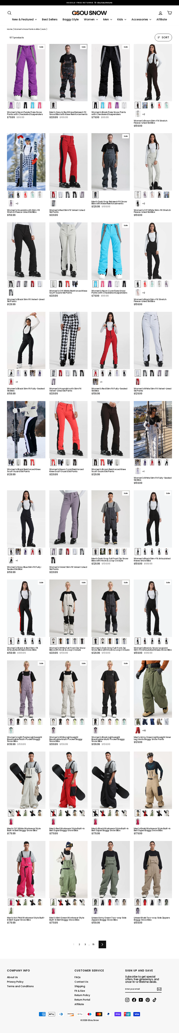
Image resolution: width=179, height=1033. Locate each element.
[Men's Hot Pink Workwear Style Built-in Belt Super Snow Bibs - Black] (33, 902)
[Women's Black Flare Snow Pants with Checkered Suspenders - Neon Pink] (110, 105)
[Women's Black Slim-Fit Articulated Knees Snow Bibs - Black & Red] (166, 551)
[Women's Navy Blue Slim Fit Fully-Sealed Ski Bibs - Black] (11, 560)
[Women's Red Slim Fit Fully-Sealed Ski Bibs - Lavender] (117, 373)
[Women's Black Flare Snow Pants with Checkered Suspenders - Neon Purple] (117, 105)
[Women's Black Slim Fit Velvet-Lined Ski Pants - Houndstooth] (25, 283)
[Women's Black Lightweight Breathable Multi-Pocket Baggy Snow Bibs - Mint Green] (117, 721)
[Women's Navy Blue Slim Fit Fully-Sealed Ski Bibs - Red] (33, 551)
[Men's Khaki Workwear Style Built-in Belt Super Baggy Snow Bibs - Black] (159, 813)
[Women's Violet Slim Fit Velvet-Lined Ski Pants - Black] (53, 560)
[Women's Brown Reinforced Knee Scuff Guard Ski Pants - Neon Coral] (103, 462)
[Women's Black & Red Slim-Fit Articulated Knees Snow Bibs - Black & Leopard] (33, 641)
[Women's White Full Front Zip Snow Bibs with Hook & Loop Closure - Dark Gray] (82, 641)
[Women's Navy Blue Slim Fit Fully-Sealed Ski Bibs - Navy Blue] (11, 551)
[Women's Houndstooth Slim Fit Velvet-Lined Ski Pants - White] (68, 373)
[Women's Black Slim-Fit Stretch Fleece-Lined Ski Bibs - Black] (138, 283)
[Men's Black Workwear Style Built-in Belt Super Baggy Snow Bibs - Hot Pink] (95, 821)
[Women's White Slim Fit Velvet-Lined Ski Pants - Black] (152, 373)
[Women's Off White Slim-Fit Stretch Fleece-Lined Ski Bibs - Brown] (159, 194)
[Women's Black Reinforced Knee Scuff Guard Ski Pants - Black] (11, 462)
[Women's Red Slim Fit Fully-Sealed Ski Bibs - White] (95, 381)
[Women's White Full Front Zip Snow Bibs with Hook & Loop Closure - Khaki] (61, 641)
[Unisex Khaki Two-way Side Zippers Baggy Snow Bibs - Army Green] (166, 902)
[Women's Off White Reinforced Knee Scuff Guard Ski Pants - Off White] (53, 283)
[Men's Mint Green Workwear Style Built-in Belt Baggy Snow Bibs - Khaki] (75, 902)
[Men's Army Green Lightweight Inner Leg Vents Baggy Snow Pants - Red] (138, 730)
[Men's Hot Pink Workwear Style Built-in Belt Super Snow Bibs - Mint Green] (25, 902)
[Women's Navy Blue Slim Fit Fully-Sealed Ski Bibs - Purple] (25, 551)
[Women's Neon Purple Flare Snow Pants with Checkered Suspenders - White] (18, 105)
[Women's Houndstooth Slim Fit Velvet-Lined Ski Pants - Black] (82, 373)
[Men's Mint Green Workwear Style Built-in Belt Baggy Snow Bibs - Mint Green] (53, 902)
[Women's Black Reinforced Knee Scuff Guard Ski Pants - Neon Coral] (33, 462)
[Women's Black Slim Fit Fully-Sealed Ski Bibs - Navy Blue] (25, 373)
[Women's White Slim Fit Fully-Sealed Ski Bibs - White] (138, 462)
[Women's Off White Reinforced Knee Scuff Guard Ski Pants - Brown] (61, 283)
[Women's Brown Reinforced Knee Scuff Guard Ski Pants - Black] (110, 462)
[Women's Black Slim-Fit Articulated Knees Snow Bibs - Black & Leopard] (152, 551)
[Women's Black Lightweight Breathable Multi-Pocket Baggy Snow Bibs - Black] (95, 721)
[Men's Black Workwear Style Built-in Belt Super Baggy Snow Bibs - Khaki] (117, 813)
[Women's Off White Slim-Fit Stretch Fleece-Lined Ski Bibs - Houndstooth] (166, 194)
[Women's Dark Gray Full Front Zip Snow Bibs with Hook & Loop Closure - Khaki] (110, 641)
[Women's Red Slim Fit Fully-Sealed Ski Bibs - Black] (110, 373)
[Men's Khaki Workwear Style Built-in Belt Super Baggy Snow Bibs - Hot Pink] (138, 821)
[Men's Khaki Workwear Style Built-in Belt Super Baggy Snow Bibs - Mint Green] (152, 813)
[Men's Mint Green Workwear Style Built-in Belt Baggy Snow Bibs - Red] (61, 902)
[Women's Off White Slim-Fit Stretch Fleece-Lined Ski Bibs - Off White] (138, 194)
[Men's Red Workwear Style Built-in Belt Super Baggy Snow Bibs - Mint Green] (61, 813)
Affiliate (161, 19)
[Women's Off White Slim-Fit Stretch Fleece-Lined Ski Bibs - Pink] (152, 194)
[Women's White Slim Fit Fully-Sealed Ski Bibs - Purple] (145, 462)
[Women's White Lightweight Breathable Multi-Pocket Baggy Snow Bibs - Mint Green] (75, 721)
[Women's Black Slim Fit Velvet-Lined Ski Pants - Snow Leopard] (11, 292)
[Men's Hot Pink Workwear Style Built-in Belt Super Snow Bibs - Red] (18, 902)
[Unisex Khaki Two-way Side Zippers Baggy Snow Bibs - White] (159, 902)
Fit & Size (79, 991)
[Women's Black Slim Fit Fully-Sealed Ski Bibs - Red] (11, 381)
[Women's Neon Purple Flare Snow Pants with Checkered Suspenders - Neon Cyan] (33, 105)
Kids (120, 19)
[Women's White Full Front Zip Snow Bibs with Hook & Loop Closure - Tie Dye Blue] (68, 641)
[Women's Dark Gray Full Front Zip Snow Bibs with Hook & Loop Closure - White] (103, 641)
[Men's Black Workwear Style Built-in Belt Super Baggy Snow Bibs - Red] (103, 813)
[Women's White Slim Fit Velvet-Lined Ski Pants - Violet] (159, 373)
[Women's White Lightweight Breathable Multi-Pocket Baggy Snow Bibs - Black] (61, 721)
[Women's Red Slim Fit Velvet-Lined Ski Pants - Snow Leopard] (68, 194)
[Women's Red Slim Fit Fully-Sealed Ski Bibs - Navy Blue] (124, 373)
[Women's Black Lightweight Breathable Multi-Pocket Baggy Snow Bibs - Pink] (110, 721)
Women (89, 19)
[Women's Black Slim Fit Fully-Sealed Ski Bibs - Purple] (40, 373)
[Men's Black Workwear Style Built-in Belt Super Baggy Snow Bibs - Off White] (124, 813)
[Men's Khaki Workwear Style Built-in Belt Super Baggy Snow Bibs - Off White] (166, 813)
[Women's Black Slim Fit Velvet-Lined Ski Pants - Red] (33, 283)
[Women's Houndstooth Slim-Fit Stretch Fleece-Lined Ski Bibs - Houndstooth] (11, 194)
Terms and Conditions (20, 986)
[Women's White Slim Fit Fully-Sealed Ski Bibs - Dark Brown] (159, 462)
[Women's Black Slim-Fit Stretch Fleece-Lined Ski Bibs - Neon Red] (145, 283)
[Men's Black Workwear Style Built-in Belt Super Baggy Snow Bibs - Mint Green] (110, 813)
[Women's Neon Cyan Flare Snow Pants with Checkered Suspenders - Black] (124, 283)
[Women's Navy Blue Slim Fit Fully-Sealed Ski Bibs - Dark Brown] (40, 551)
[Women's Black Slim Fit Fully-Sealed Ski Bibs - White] (33, 373)
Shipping (79, 986)
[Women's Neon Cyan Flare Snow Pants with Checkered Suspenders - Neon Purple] (110, 283)
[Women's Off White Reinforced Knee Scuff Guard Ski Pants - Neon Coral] (68, 283)
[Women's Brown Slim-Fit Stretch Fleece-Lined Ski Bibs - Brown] (138, 105)
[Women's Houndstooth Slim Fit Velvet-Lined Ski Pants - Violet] (53, 381)
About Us (12, 977)
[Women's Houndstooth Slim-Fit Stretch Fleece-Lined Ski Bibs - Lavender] (11, 203)
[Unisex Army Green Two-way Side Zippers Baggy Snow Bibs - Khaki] (124, 902)
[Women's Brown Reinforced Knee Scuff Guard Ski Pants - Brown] (95, 462)
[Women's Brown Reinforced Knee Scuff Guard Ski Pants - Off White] (117, 462)
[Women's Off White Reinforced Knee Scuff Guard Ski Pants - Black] (75, 283)
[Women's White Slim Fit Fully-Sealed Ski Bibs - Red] (152, 462)
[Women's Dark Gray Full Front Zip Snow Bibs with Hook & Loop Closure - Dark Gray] (95, 641)
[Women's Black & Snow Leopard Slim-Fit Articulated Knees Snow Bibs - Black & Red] (145, 641)
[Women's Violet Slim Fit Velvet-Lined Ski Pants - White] (75, 551)
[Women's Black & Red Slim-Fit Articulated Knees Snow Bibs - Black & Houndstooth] (25, 641)
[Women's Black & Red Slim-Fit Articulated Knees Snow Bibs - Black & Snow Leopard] (40, 641)
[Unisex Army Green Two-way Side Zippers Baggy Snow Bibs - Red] (110, 902)
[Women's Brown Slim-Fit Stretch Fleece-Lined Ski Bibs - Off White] (138, 113)
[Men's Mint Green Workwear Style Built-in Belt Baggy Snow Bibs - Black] (68, 902)
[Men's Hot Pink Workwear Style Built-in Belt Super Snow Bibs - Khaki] (40, 902)
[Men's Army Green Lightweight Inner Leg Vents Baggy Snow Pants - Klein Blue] (152, 721)
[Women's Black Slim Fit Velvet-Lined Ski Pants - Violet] (18, 283)
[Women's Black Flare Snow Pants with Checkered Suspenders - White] (124, 105)
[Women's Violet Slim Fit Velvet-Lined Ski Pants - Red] (68, 551)
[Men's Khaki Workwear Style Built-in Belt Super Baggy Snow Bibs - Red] (145, 813)
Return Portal (82, 999)
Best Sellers (49, 19)
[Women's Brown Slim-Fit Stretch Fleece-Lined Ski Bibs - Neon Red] (159, 105)
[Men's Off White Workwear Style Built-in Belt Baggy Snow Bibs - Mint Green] (25, 813)
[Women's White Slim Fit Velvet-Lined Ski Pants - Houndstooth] (166, 373)
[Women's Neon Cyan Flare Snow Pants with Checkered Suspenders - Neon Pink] (103, 283)
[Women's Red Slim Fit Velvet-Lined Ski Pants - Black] (75, 194)
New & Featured (23, 19)
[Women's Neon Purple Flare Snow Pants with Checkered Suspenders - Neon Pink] (40, 105)
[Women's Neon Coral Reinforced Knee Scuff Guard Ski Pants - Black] (61, 462)
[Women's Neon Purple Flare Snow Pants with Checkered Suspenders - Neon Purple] (11, 105)
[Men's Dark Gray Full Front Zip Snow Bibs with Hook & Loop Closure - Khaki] (110, 551)
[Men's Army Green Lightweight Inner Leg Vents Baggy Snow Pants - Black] (145, 721)
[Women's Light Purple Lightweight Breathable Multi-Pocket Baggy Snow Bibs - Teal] (11, 730)
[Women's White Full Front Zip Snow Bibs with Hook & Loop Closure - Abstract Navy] (75, 641)
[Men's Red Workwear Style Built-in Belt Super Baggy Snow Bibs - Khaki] (75, 813)
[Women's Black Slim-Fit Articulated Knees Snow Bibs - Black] (138, 551)
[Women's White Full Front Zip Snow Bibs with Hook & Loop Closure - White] (53, 641)
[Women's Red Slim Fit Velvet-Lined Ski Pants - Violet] (82, 194)
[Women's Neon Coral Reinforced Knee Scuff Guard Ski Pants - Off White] (68, 462)
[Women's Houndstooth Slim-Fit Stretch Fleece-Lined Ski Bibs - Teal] (33, 194)
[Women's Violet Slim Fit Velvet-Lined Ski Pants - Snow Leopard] (82, 551)
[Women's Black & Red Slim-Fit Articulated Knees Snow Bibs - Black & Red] (11, 641)
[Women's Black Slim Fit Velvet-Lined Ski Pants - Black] (11, 283)
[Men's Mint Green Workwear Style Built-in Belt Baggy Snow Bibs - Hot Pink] (53, 910)
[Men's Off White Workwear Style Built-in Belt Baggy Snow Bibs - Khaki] (40, 813)
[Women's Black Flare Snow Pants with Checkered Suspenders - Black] (95, 105)
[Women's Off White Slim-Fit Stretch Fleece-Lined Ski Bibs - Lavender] (145, 194)
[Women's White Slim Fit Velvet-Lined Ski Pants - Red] (138, 381)
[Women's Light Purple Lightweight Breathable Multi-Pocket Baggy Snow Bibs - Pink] (33, 721)
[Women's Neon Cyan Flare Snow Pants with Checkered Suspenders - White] (117, 283)
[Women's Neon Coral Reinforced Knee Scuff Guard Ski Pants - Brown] (75, 462)
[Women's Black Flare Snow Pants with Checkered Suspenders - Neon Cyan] (103, 105)
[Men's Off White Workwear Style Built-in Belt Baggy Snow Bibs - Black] (33, 813)
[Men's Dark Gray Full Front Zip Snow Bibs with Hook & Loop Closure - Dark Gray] (95, 551)
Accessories (140, 19)
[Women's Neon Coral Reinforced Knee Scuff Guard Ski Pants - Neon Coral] (53, 462)
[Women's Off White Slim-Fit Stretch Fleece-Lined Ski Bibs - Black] (138, 203)
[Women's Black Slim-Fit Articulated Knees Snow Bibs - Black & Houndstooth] (145, 551)
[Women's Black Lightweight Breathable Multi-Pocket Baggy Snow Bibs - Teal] (124, 721)
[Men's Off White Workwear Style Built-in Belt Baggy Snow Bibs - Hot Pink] (11, 821)
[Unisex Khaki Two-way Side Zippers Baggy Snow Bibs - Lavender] (138, 910)
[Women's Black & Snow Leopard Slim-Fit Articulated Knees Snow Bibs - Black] (152, 641)
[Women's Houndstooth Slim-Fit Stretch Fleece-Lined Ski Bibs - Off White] (40, 194)
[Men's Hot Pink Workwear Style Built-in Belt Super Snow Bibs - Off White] (11, 910)
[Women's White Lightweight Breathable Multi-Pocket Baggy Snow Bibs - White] (53, 721)
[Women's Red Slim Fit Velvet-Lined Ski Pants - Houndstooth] (53, 203)
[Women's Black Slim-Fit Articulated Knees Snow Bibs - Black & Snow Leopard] (159, 551)
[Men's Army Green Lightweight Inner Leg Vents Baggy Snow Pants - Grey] (166, 721)
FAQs (77, 977)
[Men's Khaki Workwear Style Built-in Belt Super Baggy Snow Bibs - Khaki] (138, 813)
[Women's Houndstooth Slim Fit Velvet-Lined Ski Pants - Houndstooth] (53, 373)
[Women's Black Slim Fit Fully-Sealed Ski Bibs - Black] (11, 373)
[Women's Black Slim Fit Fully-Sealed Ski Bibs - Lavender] (18, 373)
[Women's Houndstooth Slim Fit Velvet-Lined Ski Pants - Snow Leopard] (75, 373)
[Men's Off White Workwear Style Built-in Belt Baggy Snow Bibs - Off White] (11, 813)
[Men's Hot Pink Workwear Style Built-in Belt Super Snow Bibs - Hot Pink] (11, 902)
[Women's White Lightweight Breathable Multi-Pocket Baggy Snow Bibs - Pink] (68, 721)
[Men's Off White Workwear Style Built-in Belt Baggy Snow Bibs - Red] (18, 813)
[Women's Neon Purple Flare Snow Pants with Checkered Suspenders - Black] (25, 105)
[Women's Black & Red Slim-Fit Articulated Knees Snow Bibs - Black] (18, 641)
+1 (17, 382)
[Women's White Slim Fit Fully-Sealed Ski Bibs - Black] (166, 462)
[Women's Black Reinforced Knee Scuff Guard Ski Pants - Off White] (18, 462)
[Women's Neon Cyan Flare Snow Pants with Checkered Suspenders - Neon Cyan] (95, 283)
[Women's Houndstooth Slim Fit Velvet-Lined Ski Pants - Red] (61, 373)
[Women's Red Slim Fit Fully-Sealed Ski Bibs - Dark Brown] (103, 373)
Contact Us (81, 982)
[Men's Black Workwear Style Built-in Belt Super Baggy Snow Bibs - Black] (95, 813)
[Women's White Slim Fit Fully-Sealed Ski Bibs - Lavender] (138, 470)
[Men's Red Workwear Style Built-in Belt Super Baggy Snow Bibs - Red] (53, 813)
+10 (144, 730)
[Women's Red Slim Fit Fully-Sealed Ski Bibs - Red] (95, 373)
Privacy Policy (15, 982)
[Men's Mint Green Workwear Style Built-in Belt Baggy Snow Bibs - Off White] (82, 902)
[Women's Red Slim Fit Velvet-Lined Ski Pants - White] (61, 194)
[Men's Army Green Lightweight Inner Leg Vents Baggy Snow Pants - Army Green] (138, 721)
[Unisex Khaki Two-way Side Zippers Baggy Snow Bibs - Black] (152, 902)
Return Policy (82, 995)
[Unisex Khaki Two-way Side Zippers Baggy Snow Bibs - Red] (145, 902)
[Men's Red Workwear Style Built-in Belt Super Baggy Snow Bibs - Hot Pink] (53, 821)
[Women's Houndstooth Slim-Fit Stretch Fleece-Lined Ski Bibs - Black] (18, 194)
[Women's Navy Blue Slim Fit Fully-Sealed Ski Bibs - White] (18, 551)
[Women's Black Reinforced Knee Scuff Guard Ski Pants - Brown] (25, 462)
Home (9, 29)
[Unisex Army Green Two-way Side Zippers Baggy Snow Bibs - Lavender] (95, 910)
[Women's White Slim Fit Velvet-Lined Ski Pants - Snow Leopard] (145, 373)
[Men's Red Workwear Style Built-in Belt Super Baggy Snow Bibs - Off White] (82, 813)
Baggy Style (71, 19)
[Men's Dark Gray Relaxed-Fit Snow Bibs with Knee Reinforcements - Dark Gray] (95, 194)
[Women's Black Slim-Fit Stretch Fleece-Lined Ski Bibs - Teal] (152, 283)
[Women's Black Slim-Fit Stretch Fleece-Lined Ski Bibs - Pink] (138, 292)
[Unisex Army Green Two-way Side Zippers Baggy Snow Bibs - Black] (103, 902)
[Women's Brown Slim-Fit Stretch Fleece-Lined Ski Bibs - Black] (152, 105)
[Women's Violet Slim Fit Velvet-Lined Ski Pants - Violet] (53, 551)
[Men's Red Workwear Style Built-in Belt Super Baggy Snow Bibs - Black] (68, 813)
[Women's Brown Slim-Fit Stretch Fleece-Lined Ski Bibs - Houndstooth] (145, 105)
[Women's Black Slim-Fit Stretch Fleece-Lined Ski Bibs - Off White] (159, 283)
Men (106, 19)
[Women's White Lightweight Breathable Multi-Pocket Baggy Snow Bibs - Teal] (82, 721)
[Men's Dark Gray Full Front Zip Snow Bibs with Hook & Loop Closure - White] (103, 551)
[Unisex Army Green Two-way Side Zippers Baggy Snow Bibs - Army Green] (95, 902)
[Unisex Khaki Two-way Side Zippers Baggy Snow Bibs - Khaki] (138, 902)
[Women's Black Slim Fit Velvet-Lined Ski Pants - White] (40, 283)
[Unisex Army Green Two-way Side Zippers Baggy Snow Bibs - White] (117, 902)
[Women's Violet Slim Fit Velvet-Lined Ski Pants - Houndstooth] (61, 551)
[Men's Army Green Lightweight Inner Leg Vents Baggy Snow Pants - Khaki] (159, 721)
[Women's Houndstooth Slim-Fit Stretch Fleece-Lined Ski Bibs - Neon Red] (25, 194)
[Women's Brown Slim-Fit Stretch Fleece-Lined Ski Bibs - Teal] (166, 105)
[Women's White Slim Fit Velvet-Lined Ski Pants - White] (138, 373)
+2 (143, 114)
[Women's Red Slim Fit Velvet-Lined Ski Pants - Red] (53, 194)
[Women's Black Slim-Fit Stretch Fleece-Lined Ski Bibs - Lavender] (166, 283)
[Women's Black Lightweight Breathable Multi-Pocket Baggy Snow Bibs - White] (103, 721)
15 (93, 944)
